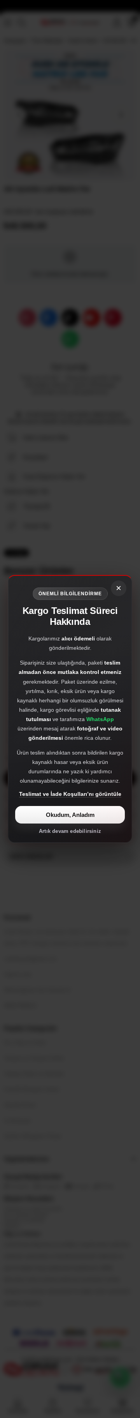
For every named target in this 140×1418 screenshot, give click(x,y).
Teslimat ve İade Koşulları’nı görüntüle (70, 794)
